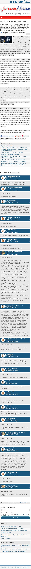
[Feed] (19, 2)
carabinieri (10, 138)
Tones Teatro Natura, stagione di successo (13, 551)
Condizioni (25, 567)
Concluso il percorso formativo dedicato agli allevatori (14, 535)
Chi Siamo (10, 567)
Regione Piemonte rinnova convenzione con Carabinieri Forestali (14, 150)
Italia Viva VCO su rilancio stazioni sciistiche (13, 161)
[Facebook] (11, 2)
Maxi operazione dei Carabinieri (10, 154)
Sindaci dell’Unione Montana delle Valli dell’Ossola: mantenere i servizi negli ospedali (14, 529)
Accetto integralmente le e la (15, 515)
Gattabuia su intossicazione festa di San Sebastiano (12, 165)
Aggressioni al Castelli (7, 146)
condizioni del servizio (22, 514)
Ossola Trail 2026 (6, 532)
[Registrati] (26, 2)
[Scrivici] (21, 2)
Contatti (3, 567)
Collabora (18, 567)
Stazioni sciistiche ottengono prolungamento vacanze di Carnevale (14, 157)
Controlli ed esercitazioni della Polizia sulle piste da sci (15, 545)
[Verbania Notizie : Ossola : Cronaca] (15, 12)
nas (3, 138)
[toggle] (28, 18)
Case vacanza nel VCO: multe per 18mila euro (14, 148)
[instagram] (16, 2)
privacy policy (6, 515)
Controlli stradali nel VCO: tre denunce (12, 152)
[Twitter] (13, 2)
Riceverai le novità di (9, 512)
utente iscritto (23, 503)
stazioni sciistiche (21, 138)
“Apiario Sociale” (5, 539)
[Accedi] (29, 2)
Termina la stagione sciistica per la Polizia (13, 159)
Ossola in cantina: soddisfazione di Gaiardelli (14, 549)
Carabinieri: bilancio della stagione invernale (13, 163)
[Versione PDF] (24, 2)
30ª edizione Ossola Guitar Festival (11, 526)
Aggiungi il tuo (15, 172)
